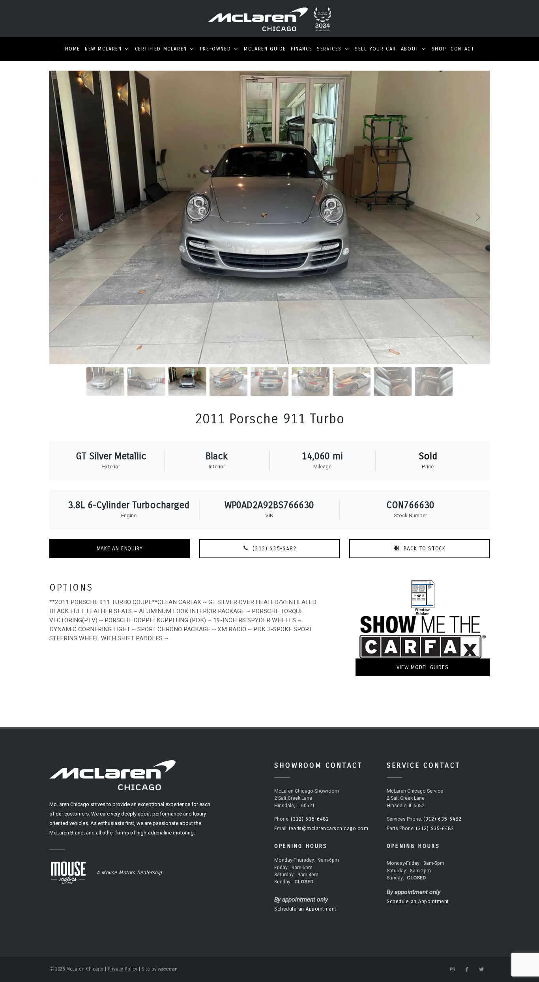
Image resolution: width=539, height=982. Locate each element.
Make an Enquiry (120, 548)
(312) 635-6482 (274, 548)
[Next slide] (477, 217)
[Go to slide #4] (228, 381)
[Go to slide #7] (352, 381)
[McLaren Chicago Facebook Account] (466, 969)
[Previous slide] (61, 217)
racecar (167, 969)
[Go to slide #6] (310, 381)
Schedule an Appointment (305, 909)
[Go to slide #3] (187, 381)
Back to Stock (423, 548)
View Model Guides (423, 667)
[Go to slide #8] (393, 381)
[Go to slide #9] (434, 381)
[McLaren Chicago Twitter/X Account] (481, 969)
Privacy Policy (122, 969)
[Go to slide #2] (146, 381)
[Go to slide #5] (269, 381)
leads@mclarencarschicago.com (328, 828)
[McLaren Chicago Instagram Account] (452, 969)
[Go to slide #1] (105, 381)
